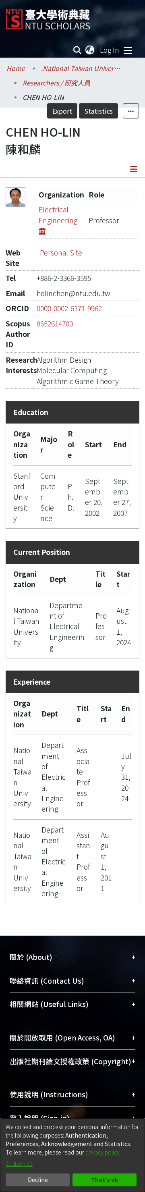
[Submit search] (77, 50)
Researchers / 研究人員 (56, 82)
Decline (38, 1179)
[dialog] (72, 1155)
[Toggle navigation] (127, 50)
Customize (19, 1163)
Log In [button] (110, 50)
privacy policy (102, 1152)
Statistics (98, 111)
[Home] (48, 16)
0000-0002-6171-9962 (69, 308)
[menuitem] (90, 50)
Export (62, 111)
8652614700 (55, 323)
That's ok (104, 1179)
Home (15, 68)
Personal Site (61, 252)
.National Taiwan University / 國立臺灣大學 (81, 68)
